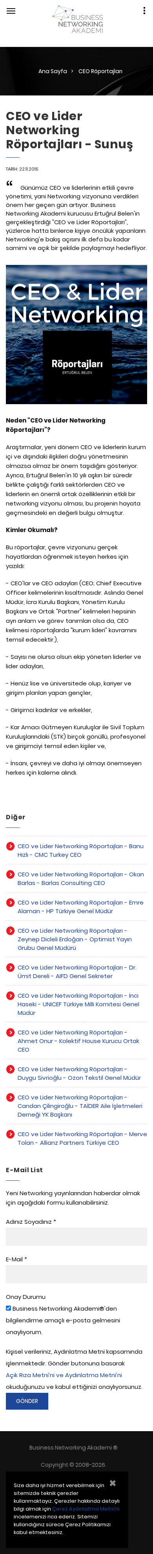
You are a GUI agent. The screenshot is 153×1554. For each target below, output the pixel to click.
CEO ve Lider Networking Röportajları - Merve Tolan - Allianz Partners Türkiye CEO (82, 1138)
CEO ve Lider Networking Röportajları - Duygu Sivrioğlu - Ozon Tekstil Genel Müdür (79, 1073)
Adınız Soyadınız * (31, 1222)
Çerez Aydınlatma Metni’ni (86, 1509)
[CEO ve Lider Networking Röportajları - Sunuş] (76, 337)
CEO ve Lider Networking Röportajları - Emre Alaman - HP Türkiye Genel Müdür (81, 906)
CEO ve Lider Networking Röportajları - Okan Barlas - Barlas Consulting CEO (81, 878)
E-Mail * (16, 1259)
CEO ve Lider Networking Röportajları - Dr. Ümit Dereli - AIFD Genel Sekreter (77, 971)
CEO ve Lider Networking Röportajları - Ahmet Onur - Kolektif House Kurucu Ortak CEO (78, 1041)
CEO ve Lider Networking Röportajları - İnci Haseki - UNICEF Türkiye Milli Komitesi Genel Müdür (78, 1004)
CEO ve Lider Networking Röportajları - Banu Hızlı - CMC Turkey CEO (81, 850)
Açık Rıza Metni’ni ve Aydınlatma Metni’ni (64, 1375)
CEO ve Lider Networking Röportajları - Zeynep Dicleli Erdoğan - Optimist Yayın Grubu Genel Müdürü (75, 939)
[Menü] (11, 11)
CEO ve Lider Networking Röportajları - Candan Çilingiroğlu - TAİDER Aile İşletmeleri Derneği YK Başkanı (80, 1106)
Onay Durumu (26, 1297)
